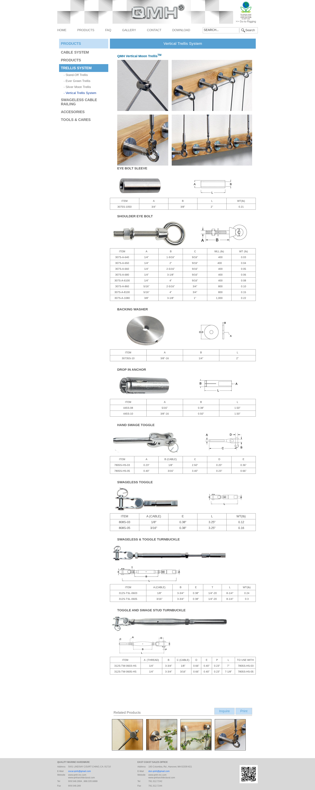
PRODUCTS (85, 30)
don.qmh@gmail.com (159, 771)
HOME (61, 30)
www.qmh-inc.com (77, 775)
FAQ (108, 30)
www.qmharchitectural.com (81, 777)
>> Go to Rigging (246, 21)
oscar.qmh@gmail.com (79, 771)
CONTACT (154, 30)
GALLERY (129, 30)
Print (243, 711)
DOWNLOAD (181, 30)
